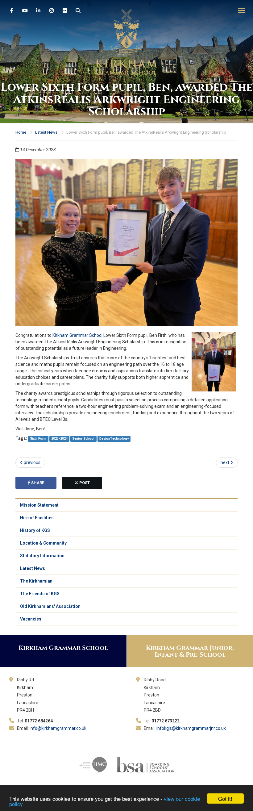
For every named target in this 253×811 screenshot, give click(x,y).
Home (20, 132)
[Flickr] (65, 11)
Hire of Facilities (37, 517)
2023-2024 (59, 439)
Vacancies (30, 619)
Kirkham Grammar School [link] (77, 335)
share (37, 482)
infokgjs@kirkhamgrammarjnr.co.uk (191, 728)
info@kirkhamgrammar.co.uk (58, 728)
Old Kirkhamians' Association (50, 606)
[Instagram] (51, 11)
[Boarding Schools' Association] (145, 764)
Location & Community (43, 543)
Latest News (46, 132)
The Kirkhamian (36, 581)
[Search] (78, 11)
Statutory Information (42, 555)
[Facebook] (12, 11)
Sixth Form (38, 439)
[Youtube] (25, 11)
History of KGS (35, 530)
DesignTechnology (114, 439)
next (225, 462)
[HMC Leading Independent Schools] (92, 764)
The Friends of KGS (40, 593)
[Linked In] (38, 11)
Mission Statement (39, 505)
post (84, 482)
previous (31, 462)
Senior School (83, 439)
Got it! (225, 798)
